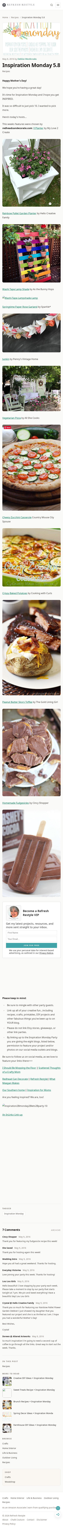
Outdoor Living (9, 1457)
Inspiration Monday (14, 1213)
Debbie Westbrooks (27, 59)
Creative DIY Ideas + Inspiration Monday (33, 1378)
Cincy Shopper (9, 1236)
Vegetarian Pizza (11, 418)
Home (5, 17)
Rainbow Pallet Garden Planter (19, 213)
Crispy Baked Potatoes (14, 593)
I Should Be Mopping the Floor (19, 1067)
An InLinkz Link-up (12, 1114)
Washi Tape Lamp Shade (15, 289)
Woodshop (10, 1481)
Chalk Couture (17, 1519)
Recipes (15, 17)
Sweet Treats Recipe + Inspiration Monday (34, 1389)
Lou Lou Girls (9, 1281)
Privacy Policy (8, 1523)
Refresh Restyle (38, 1079)
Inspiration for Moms (39, 1090)
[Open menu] (58, 5)
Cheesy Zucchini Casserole (17, 517)
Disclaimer (42, 1519)
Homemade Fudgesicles (15, 803)
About (5, 1519)
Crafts (5, 1443)
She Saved (7, 1247)
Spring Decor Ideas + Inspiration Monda (33, 1413)
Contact (30, 1519)
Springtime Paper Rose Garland (19, 306)
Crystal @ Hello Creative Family (18, 1303)
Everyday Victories (11, 1270)
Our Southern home (13, 1090)
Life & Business (9, 1453)
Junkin (5, 359)
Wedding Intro (9, 1259)
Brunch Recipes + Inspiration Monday (32, 1401)
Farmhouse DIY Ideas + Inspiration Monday (34, 1425)
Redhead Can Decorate (15, 1079)
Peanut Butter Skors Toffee (17, 702)
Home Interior (9, 1448)
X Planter (38, 128)
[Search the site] (51, 5)
